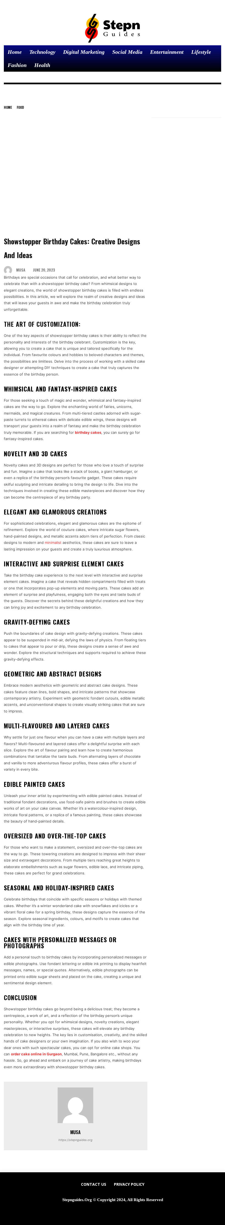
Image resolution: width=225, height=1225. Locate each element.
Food (20, 107)
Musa (20, 270)
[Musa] (9, 270)
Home (8, 107)
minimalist (53, 542)
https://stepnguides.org (75, 1140)
